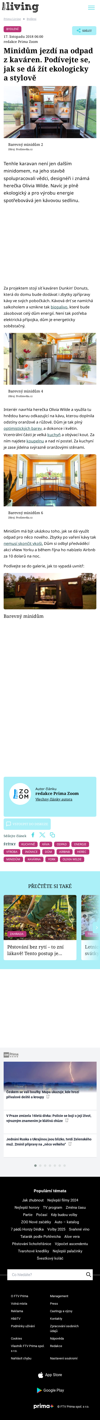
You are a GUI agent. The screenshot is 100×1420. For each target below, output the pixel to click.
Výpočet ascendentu (71, 1244)
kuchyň (54, 434)
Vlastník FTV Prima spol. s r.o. (27, 1348)
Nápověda (57, 1338)
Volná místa (19, 1303)
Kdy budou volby (64, 1215)
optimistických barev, (23, 428)
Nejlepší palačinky (67, 1251)
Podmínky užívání (23, 1326)
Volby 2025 (56, 1229)
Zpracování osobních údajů (64, 1328)
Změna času (76, 1207)
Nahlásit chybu (21, 1358)
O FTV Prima (19, 1296)
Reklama (17, 1311)
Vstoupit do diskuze (30, 824)
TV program (52, 1207)
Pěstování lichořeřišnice (31, 1244)
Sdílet (82, 32)
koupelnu (35, 441)
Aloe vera (72, 1236)
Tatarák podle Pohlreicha (40, 1236)
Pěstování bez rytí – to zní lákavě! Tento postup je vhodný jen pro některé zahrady (35, 950)
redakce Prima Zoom (21, 41)
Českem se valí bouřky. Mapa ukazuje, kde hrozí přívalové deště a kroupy (42, 1094)
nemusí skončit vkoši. (23, 543)
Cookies (16, 1338)
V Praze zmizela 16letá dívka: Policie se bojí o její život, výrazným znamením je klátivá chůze (48, 1118)
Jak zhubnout (33, 1200)
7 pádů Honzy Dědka (27, 1229)
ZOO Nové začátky (36, 1222)
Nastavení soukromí (63, 1358)
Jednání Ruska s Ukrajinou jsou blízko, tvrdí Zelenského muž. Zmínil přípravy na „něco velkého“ (49, 1141)
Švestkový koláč (50, 1258)
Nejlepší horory (27, 1207)
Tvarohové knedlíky (33, 1251)
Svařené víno (79, 1229)
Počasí (41, 1215)
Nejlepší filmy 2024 (62, 1200)
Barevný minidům (24, 616)
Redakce (56, 1346)
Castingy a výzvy (61, 1311)
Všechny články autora (53, 799)
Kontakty (56, 1318)
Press (54, 1303)
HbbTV (15, 1318)
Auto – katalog (67, 1222)
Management (59, 1296)
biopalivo (59, 307)
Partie (28, 1215)
